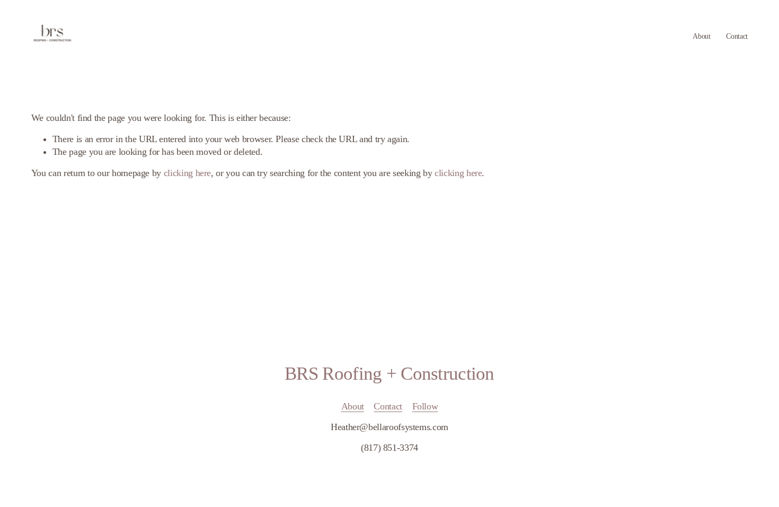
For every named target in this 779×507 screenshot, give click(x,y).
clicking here (187, 173)
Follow (425, 406)
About (702, 36)
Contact (737, 36)
